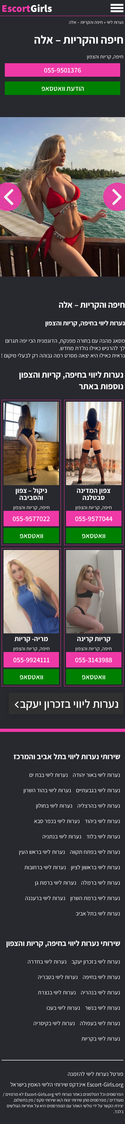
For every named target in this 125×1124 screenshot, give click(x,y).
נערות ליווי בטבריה (58, 977)
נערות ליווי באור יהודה (96, 774)
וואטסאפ (93, 535)
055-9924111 (31, 659)
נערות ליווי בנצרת (57, 992)
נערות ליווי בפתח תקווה (95, 851)
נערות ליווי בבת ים (48, 774)
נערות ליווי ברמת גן (55, 882)
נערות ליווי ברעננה (45, 898)
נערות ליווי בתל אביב (98, 913)
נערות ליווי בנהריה (100, 992)
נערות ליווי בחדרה (47, 961)
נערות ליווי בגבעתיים (98, 790)
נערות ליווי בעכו (63, 1007)
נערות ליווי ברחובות (45, 867)
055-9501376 (62, 69)
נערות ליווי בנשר (102, 1007)
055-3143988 (93, 659)
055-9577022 (31, 518)
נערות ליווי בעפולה (100, 1023)
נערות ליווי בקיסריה (54, 1023)
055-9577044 (94, 518)
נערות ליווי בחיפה (101, 977)
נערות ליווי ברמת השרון (95, 898)
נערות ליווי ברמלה (100, 882)
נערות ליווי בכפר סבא (57, 821)
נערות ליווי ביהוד (102, 821)
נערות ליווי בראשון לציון (95, 867)
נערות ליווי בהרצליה (98, 805)
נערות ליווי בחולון (54, 805)
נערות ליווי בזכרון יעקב (69, 703)
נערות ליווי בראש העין (42, 851)
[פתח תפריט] (117, 8)
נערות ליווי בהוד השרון (47, 790)
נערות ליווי (115, 22)
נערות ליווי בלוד (103, 836)
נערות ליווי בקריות (100, 1038)
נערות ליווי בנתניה (61, 836)
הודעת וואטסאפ (62, 88)
